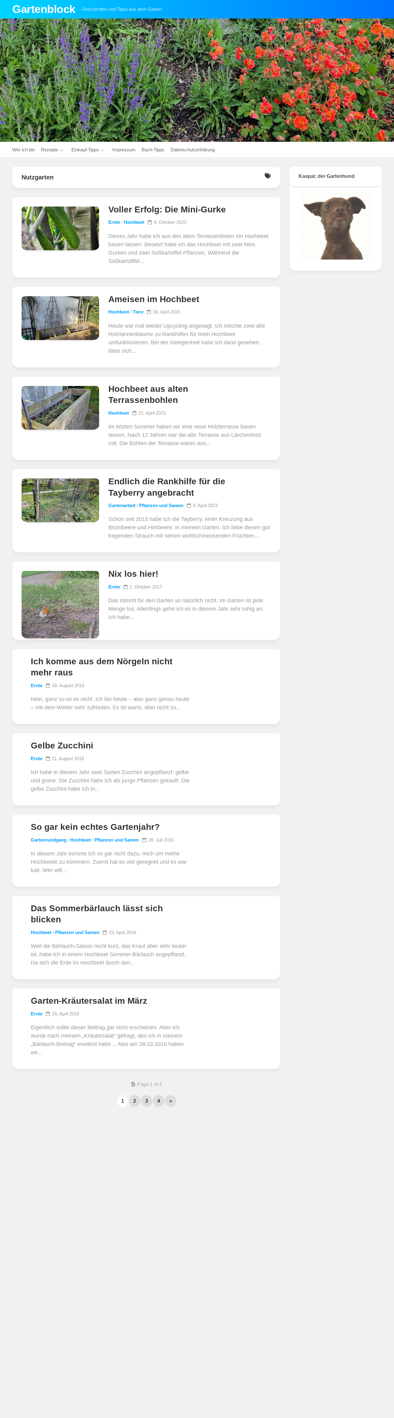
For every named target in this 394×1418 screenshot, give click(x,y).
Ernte (114, 222)
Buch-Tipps (153, 149)
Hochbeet (134, 222)
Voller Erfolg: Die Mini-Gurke (167, 209)
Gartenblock (43, 9)
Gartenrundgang (48, 839)
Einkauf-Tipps (85, 149)
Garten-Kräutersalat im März (89, 1001)
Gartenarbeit (121, 505)
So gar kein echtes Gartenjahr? (95, 827)
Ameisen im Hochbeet (153, 299)
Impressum (123, 149)
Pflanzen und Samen (161, 505)
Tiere (138, 311)
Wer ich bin (23, 149)
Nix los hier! (133, 574)
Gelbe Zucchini (62, 745)
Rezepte (49, 149)
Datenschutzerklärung (193, 149)
